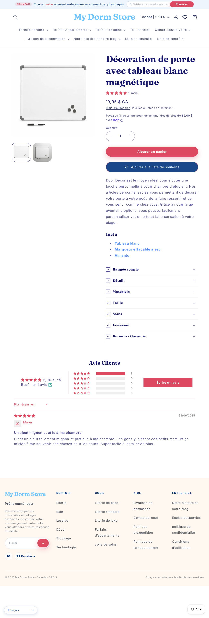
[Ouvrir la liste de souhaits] (185, 17)
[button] (15, 17)
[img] (24, 416)
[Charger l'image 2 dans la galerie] (42, 152)
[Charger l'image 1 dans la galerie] (21, 152)
